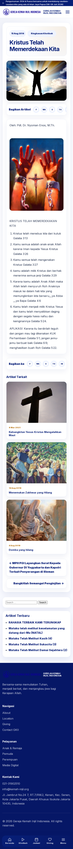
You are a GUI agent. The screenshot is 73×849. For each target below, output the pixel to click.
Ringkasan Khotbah (42, 33)
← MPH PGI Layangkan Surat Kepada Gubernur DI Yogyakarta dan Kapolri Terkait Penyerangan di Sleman (35, 567)
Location (7, 718)
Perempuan (9, 759)
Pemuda (7, 753)
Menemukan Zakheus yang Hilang (30, 492)
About (6, 712)
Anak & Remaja (12, 748)
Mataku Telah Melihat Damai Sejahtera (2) (38, 650)
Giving (6, 724)
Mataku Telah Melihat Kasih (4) (30, 638)
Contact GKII (10, 729)
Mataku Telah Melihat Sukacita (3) (32, 644)
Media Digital (10, 765)
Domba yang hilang (21, 549)
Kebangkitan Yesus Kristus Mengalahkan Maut (35, 433)
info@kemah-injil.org (15, 789)
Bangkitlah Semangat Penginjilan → (38, 583)
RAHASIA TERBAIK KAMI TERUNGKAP (35, 622)
